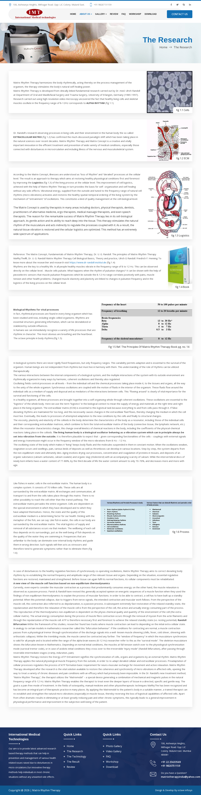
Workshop (135, 14)
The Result (73, 761)
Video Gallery (113, 751)
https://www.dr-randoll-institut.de (88, 262)
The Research (75, 751)
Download (151, 14)
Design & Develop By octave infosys (173, 790)
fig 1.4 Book (182, 287)
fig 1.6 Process (180, 532)
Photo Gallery (114, 746)
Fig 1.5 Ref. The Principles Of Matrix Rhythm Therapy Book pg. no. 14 (148, 347)
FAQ (124, 14)
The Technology (76, 756)
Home (73, 14)
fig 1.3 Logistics (180, 235)
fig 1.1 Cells (182, 110)
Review (114, 14)
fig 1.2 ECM (182, 158)
